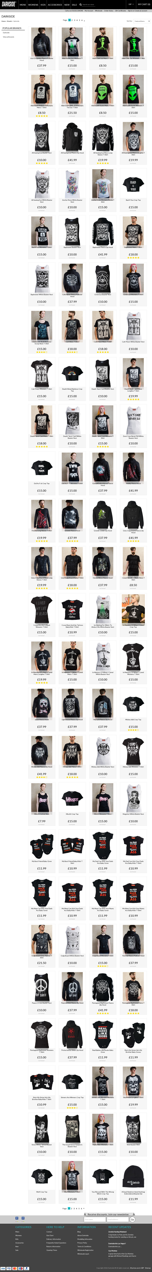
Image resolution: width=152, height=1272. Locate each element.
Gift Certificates (120, 11)
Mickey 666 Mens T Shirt (72, 767)
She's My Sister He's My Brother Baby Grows (133, 1051)
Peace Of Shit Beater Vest (42, 1003)
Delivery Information (53, 1239)
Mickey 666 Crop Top (133, 720)
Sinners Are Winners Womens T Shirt (103, 1098)
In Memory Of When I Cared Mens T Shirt (72, 673)
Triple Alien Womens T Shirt (102, 1145)
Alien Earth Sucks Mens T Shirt (102, 106)
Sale (74, 4)
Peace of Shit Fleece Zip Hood (72, 1003)
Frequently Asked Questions (56, 1243)
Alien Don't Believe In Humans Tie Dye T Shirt (72, 106)
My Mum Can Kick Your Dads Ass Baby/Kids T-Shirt (72, 909)
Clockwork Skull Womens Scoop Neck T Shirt (41, 343)
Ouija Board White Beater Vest (72, 956)
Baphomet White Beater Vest (42, 294)
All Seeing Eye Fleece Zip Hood (72, 153)
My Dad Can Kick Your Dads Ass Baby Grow (103, 862)
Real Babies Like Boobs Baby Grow (102, 1051)
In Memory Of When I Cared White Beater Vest (102, 673)
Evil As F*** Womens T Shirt (72, 483)
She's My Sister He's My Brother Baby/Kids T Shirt (41, 1098)
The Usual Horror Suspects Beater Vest (72, 1146)
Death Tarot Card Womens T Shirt (103, 437)
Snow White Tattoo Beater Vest (42, 1146)
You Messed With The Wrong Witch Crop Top (103, 1193)
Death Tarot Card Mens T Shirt (41, 436)
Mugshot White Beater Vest (133, 814)
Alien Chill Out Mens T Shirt (102, 58)
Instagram (17, 1219)
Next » (84, 21)
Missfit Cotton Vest (41, 814)
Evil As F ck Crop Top (42, 483)
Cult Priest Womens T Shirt (41, 389)
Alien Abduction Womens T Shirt (72, 59)
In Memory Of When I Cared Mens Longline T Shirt (41, 673)
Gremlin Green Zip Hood (103, 531)
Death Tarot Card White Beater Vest (72, 437)
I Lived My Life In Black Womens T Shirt (41, 626)
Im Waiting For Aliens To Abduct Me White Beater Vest (102, 626)
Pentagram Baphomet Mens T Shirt (133, 1004)
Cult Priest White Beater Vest (133, 342)
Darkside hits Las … (115, 1246)
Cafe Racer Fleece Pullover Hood (72, 295)
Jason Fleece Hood (42, 720)
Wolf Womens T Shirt (72, 1192)
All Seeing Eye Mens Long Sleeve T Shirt (102, 154)
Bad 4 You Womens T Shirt (42, 247)
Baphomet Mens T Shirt (133, 247)
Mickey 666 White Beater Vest (102, 767)
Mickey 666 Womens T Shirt (133, 767)
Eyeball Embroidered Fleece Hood (103, 484)
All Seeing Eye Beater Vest (42, 153)
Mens (23, 4)
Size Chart (49, 1235)
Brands (9, 21)
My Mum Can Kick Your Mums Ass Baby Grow (103, 909)
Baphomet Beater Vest (72, 247)
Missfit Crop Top (72, 814)
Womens (33, 4)
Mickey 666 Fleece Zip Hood (41, 767)
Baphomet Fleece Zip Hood (103, 247)
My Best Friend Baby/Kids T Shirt (72, 862)
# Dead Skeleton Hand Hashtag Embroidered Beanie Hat (133, 1193)
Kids (43, 4)
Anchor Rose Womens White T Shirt (102, 201)
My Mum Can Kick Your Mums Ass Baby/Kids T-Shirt (133, 909)
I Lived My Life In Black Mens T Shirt (133, 579)
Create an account (141, 11)
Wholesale (98, 11)
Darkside (6, 33)
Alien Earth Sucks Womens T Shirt (133, 106)
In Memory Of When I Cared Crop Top (133, 626)
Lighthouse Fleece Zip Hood (72, 720)
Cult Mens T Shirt (72, 342)
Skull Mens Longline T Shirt (133, 1097)
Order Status (108, 11)
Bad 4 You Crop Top (133, 200)
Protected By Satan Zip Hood (72, 1050)
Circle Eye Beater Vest (102, 294)
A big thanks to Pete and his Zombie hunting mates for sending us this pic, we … (122, 1237)
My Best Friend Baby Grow (42, 861)
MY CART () (144, 4)
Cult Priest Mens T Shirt (103, 342)
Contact (49, 1232)
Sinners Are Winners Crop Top (72, 1097)
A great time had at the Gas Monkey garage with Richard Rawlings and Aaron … (122, 1256)
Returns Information (53, 1246)
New (66, 4)
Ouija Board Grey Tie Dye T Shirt (42, 957)
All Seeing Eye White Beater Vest (41, 201)
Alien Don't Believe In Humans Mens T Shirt (42, 106)
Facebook (24, 1219)
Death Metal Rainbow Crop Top (72, 390)
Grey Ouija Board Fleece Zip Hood (133, 532)
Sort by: (129, 21)
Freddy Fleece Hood (133, 483)
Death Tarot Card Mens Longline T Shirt (133, 390)
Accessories (55, 4)
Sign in (130, 11)
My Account (89, 11)
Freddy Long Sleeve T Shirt (42, 531)
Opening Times (51, 1250)
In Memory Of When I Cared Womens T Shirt (133, 673)
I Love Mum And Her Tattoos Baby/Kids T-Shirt (72, 626)
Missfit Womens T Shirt (103, 814)
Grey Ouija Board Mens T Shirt (72, 578)
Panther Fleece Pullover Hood (133, 956)
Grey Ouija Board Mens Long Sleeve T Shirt (41, 579)
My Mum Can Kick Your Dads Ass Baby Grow (41, 909)
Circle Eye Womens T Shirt (133, 294)
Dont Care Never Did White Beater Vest (133, 437)
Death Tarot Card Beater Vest (103, 389)
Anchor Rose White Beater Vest (72, 201)
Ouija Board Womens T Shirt (102, 956)
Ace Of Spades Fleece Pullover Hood (41, 59)
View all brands (8, 37)
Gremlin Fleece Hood (72, 531)
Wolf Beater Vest (133, 1145)
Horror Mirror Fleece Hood (102, 578)
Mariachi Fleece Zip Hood (103, 720)
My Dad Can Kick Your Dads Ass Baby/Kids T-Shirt (133, 862)
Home (4, 21)
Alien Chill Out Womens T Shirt (133, 58)
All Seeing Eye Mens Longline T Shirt (133, 154)
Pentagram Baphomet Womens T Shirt (41, 1051)
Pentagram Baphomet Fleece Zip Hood (103, 1004)
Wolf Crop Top (41, 1192)
